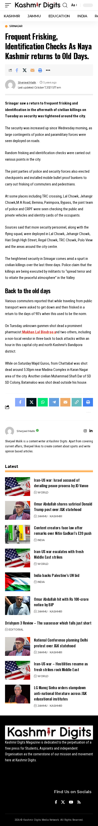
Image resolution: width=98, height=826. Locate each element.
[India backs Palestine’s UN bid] (17, 581)
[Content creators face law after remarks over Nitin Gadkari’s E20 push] (17, 534)
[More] (48, 70)
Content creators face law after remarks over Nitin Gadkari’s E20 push (62, 530)
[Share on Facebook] (16, 70)
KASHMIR (56, 516)
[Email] (32, 70)
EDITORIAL (16, 629)
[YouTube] (71, 802)
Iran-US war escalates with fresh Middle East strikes (58, 554)
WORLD (42, 492)
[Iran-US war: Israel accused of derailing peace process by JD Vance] (17, 486)
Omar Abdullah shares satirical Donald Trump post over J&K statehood (63, 506)
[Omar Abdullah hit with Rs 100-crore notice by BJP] (17, 605)
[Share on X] (24, 70)
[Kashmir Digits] (37, 5)
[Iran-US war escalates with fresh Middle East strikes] (17, 558)
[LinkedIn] (91, 431)
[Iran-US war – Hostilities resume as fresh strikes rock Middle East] (17, 670)
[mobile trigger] (9, 5)
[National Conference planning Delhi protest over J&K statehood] (17, 646)
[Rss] (79, 802)
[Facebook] (56, 802)
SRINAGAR (15, 26)
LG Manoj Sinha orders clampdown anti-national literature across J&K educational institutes (60, 693)
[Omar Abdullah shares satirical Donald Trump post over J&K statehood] (17, 510)
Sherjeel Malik (27, 82)
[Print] (40, 70)
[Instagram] (85, 431)
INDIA (41, 540)
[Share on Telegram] (54, 402)
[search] (65, 5)
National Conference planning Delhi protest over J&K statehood (61, 642)
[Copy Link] (77, 402)
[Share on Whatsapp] (43, 402)
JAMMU (42, 516)
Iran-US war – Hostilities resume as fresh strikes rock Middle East (61, 666)
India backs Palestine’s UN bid (56, 575)
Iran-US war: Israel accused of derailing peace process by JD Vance (61, 482)
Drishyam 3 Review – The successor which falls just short (48, 623)
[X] (63, 802)
